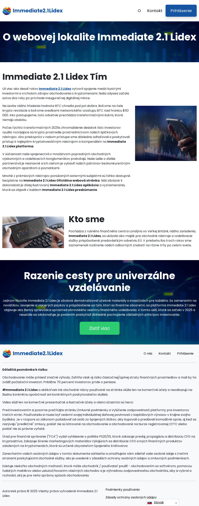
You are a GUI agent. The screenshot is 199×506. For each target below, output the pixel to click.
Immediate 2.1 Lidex (55, 89)
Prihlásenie (181, 10)
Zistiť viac (99, 328)
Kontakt (154, 10)
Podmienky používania (123, 489)
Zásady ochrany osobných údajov (131, 497)
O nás (148, 353)
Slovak (159, 502)
